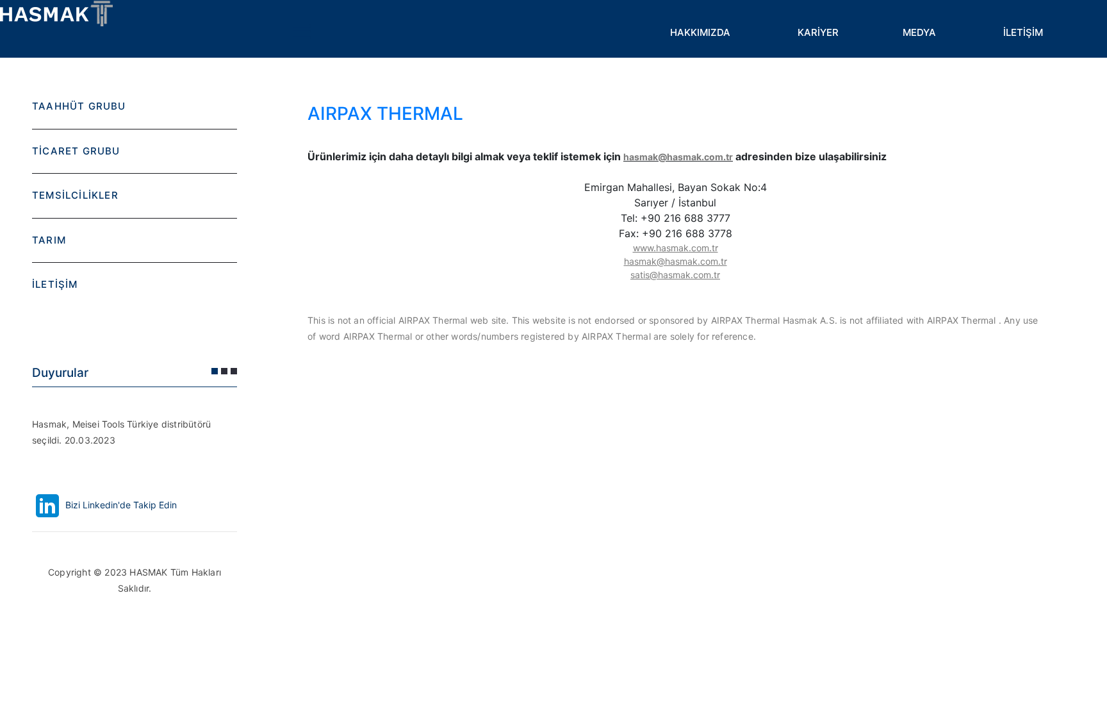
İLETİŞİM (1023, 32)
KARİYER (818, 32)
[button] (214, 371)
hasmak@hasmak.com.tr (678, 156)
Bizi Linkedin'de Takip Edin (120, 504)
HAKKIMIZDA (700, 32)
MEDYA (919, 32)
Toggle (301, 32)
